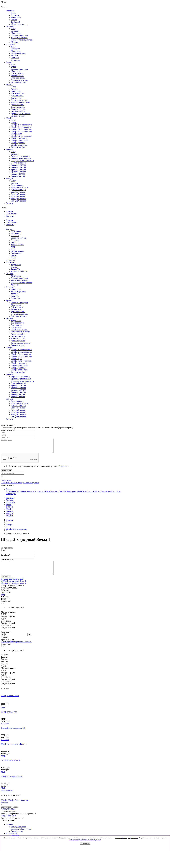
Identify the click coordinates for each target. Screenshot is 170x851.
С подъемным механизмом (22, 381)
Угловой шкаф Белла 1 (10, 760)
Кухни (13, 67)
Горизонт (15, 240)
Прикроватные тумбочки (21, 283)
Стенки (14, 267)
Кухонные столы (18, 312)
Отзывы (27, 642)
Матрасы (15, 285)
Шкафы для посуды (19, 145)
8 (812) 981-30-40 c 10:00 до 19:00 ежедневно (20, 483)
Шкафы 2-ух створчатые (21, 127)
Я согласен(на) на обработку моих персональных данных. (39, 466)
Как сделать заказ (18, 827)
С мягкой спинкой (19, 383)
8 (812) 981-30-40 (8, 809)
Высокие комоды (18, 192)
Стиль (13, 256)
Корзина (4, 802)
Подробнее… (64, 466)
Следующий (18, 579)
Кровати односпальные (21, 379)
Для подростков (17, 323)
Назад (13, 13)
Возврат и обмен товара (21, 829)
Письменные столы (19, 329)
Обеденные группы (19, 314)
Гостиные (15, 15)
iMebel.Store (6, 480)
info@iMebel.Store (8, 816)
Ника (13, 249)
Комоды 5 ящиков (18, 199)
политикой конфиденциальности (126, 838)
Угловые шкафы (18, 147)
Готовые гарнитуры (19, 278)
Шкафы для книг (18, 143)
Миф (13, 247)
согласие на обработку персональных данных (85, 840)
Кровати (14, 154)
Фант (13, 258)
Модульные (16, 265)
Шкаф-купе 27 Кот (9, 712)
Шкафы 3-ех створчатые (21, 129)
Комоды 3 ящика (18, 194)
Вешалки (15, 296)
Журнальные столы (19, 271)
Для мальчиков (17, 325)
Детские (14, 89)
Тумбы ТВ (15, 269)
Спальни (14, 31)
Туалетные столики (19, 280)
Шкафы (14, 123)
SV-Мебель (15, 233)
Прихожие (15, 49)
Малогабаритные (18, 291)
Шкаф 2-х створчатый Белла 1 (14, 744)
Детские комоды (18, 336)
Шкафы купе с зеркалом (21, 136)
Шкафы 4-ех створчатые (21, 131)
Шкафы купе (16, 134)
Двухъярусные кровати (20, 343)
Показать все (7, 790)
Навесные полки (18, 338)
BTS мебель (16, 231)
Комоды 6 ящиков (18, 201)
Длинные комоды (18, 190)
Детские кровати (18, 341)
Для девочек (16, 327)
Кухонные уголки (18, 316)
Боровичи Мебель (18, 238)
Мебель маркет (17, 244)
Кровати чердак (17, 345)
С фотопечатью (17, 307)
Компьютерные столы (20, 332)
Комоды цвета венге (19, 187)
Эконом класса (17, 309)
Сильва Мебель (17, 251)
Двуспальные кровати (20, 376)
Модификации (17, 642)
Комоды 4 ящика (18, 196)
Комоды (14, 183)
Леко (13, 242)
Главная (9, 520)
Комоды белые (17, 185)
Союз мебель (16, 253)
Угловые (14, 294)
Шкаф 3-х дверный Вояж (11, 776)
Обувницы (15, 298)
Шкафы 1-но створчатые (21, 125)
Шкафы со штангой (19, 140)
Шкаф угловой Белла (10, 696)
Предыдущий (6, 579)
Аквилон (15, 236)
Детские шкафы (17, 334)
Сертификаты (17, 831)
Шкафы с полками (19, 138)
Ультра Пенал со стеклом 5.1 (13, 728)
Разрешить (85, 843)
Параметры (6, 642)
